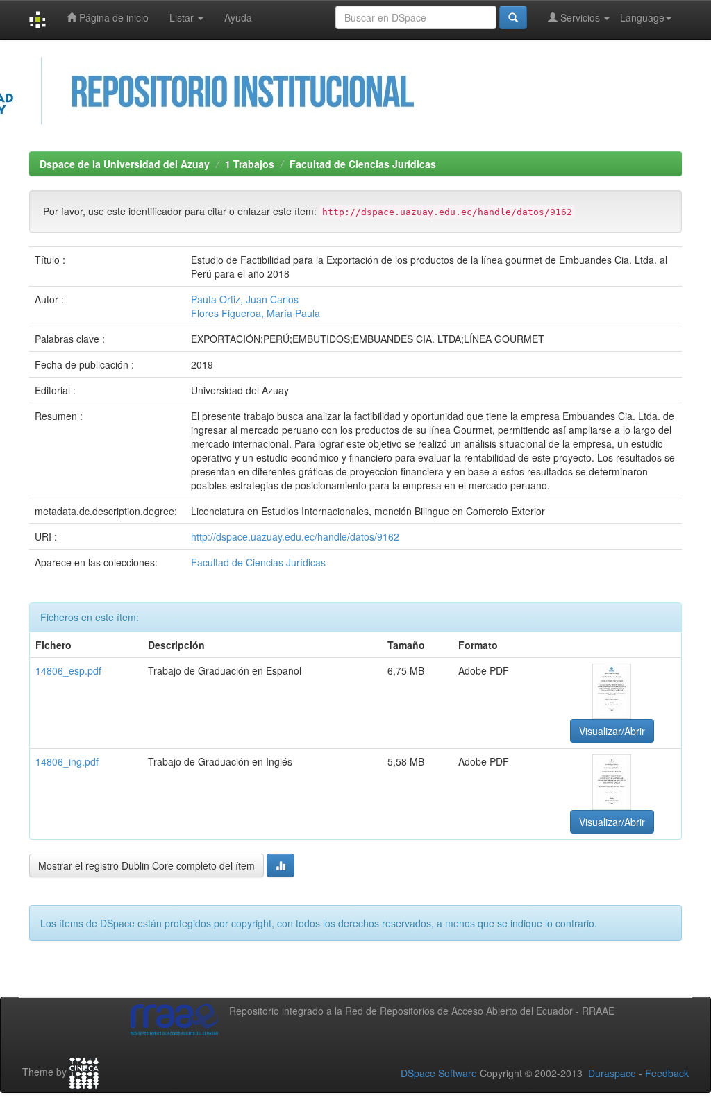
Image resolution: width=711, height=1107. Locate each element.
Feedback (667, 1073)
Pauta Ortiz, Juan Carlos (245, 299)
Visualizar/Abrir (612, 731)
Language (642, 17)
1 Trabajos (249, 164)
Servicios (580, 17)
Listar (182, 17)
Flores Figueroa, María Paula (255, 313)
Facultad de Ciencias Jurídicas (363, 164)
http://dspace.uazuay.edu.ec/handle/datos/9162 (295, 536)
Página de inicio (112, 17)
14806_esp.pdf (68, 670)
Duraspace (612, 1073)
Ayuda (238, 17)
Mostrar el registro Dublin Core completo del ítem (146, 865)
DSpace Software (439, 1073)
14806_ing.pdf (67, 761)
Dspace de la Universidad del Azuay (125, 164)
